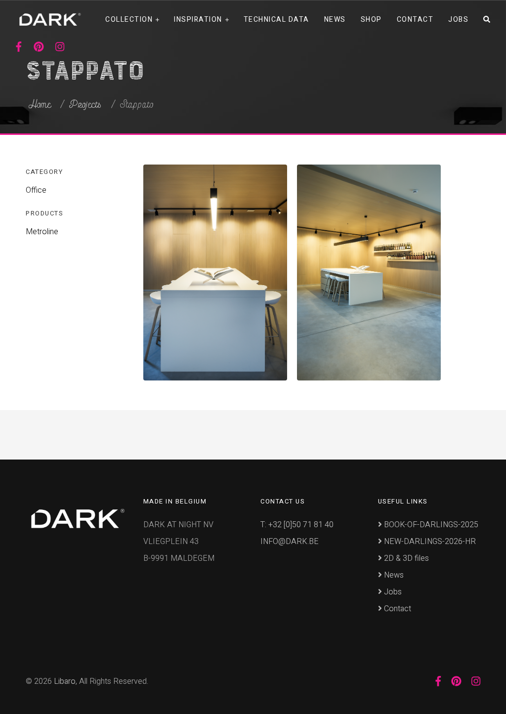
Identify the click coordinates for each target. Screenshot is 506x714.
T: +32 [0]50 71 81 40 (297, 525)
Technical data (276, 19)
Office (36, 190)
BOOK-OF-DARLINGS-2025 (430, 525)
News (335, 19)
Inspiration (198, 19)
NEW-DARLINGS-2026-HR (429, 541)
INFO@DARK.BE (289, 541)
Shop (371, 19)
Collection (129, 19)
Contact (415, 19)
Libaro (65, 681)
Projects (85, 104)
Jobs (458, 19)
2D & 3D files (405, 558)
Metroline (42, 232)
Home (39, 104)
